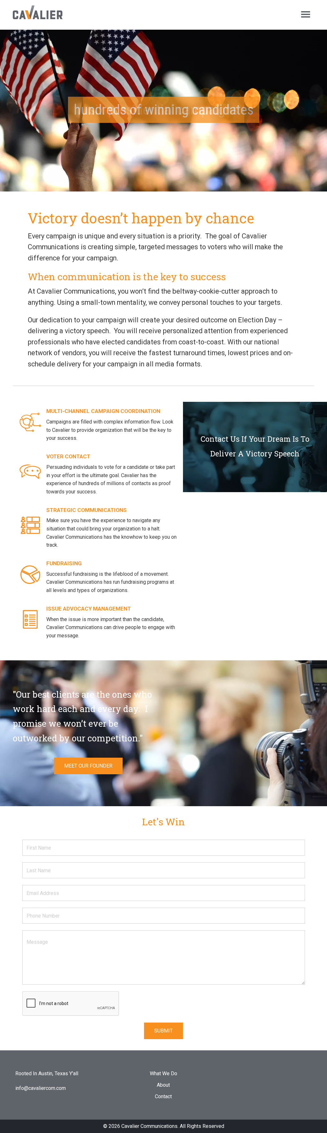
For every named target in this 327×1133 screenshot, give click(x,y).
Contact (163, 1096)
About (163, 1085)
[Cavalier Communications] (40, 14)
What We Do (163, 1073)
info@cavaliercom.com (40, 1088)
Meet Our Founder (88, 766)
